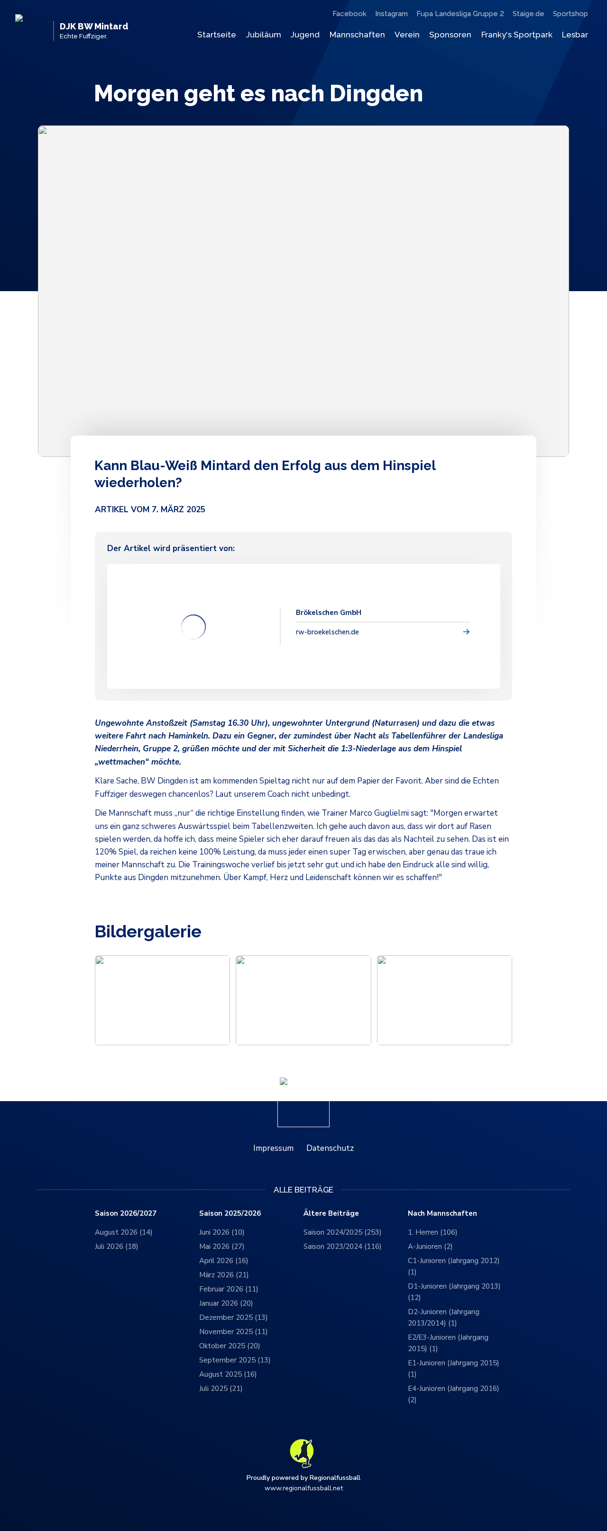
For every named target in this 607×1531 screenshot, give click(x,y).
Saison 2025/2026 (230, 1213)
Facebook (349, 13)
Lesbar (575, 34)
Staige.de (528, 13)
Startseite (216, 34)
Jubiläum (263, 34)
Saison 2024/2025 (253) (343, 1232)
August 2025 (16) (228, 1374)
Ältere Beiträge (331, 1213)
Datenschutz (330, 1148)
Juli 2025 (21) (221, 1388)
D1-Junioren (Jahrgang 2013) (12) (454, 1292)
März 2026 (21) (224, 1275)
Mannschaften (357, 34)
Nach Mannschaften (442, 1213)
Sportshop (570, 13)
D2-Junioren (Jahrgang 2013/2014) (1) (443, 1317)
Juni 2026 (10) (222, 1232)
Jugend (305, 34)
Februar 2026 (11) (228, 1289)
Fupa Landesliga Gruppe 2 (460, 13)
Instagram (391, 13)
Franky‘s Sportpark (516, 34)
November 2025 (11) (233, 1331)
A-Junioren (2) (430, 1246)
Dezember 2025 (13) (233, 1317)
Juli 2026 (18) (116, 1246)
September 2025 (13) (235, 1360)
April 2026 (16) (223, 1260)
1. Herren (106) (433, 1232)
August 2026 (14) (124, 1232)
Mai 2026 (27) (222, 1246)
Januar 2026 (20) (226, 1303)
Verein (407, 34)
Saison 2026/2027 (125, 1213)
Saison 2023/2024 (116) (343, 1246)
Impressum (273, 1148)
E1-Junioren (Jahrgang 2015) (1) (453, 1368)
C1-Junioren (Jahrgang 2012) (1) (454, 1266)
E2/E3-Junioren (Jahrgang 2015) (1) (448, 1343)
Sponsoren (450, 34)
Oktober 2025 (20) (229, 1346)
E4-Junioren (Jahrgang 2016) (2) (453, 1394)
